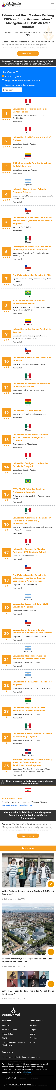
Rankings (33, 1025)
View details (17, 121)
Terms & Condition (9, 1029)
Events (32, 1034)
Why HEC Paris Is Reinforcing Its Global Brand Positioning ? (28, 992)
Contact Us (7, 1052)
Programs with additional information (22, 80)
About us (6, 1025)
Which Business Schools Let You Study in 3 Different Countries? (28, 893)
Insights (33, 1029)
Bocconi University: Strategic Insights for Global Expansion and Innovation (28, 960)
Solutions (33, 1038)
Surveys (33, 1042)
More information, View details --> (17, 805)
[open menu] (52, 4)
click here (27, 1072)
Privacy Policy (7, 1034)
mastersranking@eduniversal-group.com (23, 1057)
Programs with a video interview (20, 84)
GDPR (4, 1038)
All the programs (13, 76)
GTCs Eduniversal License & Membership (13, 1042)
